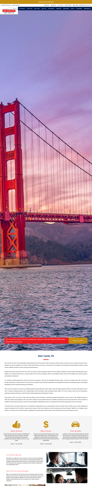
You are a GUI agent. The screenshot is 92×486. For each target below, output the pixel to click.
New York (44, 8)
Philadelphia (79, 8)
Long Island (29, 8)
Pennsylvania (51, 8)
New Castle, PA (16, 5)
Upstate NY (58, 8)
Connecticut (22, 8)
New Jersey (37, 8)
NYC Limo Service (7, 5)
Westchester (66, 8)
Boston (72, 8)
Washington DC (87, 8)
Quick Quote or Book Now (46, 2)
